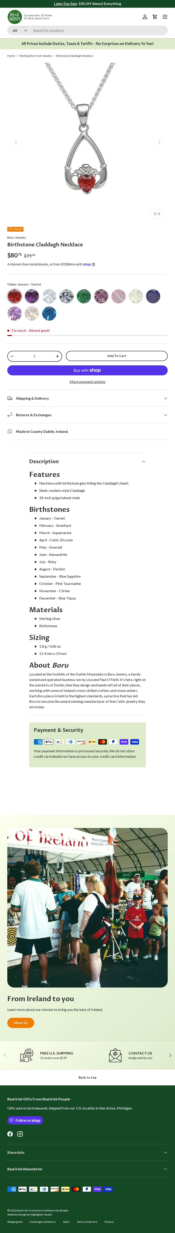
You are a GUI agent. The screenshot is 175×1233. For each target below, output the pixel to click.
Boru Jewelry (16, 237)
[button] (155, 17)
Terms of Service (87, 1221)
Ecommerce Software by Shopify (48, 1210)
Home (11, 55)
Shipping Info (15, 1221)
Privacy (109, 1221)
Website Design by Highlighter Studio (29, 1214)
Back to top (87, 1077)
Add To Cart (116, 356)
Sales (66, 1221)
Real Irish (22, 1210)
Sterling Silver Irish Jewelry (35, 55)
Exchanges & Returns (43, 1221)
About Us (21, 1023)
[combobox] (87, 30)
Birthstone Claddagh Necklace (74, 55)
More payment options (88, 381)
